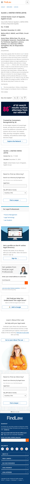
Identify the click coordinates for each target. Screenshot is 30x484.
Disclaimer (13, 480)
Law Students (8, 220)
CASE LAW (3, 6)
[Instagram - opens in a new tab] (17, 449)
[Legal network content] (27, 472)
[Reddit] (21, 449)
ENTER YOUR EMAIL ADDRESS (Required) (11, 437)
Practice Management (10, 215)
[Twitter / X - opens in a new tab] (12, 449)
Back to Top (15, 411)
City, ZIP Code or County (9, 190)
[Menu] (2, 2)
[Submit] (26, 282)
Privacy (7, 480)
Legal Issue (6, 183)
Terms (2, 480)
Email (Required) (6, 280)
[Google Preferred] (26, 449)
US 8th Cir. (16, 6)
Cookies (20, 480)
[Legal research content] (27, 467)
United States (9, 6)
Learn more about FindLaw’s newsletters (11, 288)
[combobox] (15, 186)
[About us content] (27, 454)
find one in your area (23, 332)
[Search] (27, 2)
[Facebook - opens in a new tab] (2, 449)
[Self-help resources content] (27, 463)
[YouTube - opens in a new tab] (7, 449)
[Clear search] (25, 192)
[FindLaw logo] (8, 2)
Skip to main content (15, 1)
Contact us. (6, 429)
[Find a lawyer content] (27, 458)
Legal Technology (9, 217)
